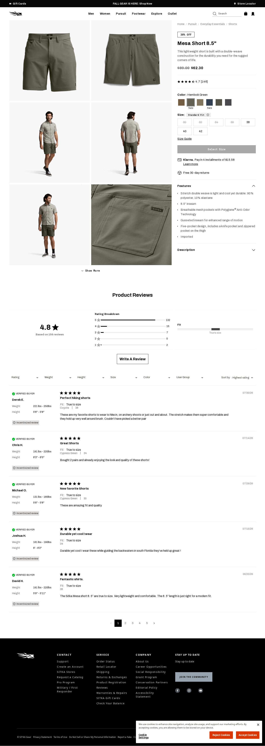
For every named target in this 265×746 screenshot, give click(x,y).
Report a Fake (125, 737)
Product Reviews (132, 295)
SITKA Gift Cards (108, 698)
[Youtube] (201, 691)
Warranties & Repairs (111, 693)
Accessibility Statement (145, 694)
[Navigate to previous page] (110, 623)
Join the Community (194, 676)
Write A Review (133, 359)
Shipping (102, 672)
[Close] (258, 725)
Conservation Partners (152, 682)
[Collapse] (253, 186)
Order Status (105, 661)
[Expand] (253, 250)
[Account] (253, 14)
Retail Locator (106, 666)
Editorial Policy (146, 687)
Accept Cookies (248, 735)
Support (63, 661)
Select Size (217, 149)
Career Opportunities (151, 666)
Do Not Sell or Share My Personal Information (92, 737)
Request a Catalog (70, 677)
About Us (142, 661)
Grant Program (146, 677)
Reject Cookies (221, 735)
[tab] (216, 186)
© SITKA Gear (24, 737)
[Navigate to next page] (154, 623)
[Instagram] (190, 691)
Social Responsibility (151, 672)
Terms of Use (60, 737)
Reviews (102, 687)
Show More (92, 270)
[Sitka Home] (48, 14)
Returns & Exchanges (111, 677)
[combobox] (24, 378)
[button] (198, 115)
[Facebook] (178, 691)
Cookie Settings (144, 736)
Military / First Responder (67, 689)
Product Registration (111, 682)
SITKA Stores (66, 672)
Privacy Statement (42, 737)
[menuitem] (91, 14)
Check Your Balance (110, 703)
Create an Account (70, 666)
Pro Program (66, 682)
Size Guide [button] (184, 138)
